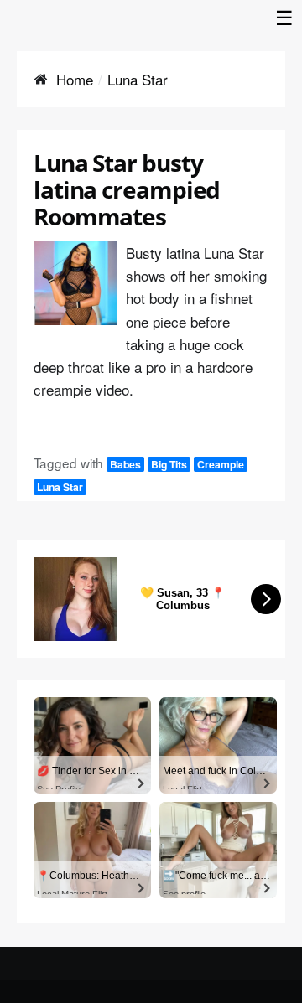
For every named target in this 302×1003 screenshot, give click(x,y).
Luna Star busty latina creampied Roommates (127, 189)
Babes (125, 464)
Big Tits (169, 464)
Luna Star (60, 486)
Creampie (220, 464)
